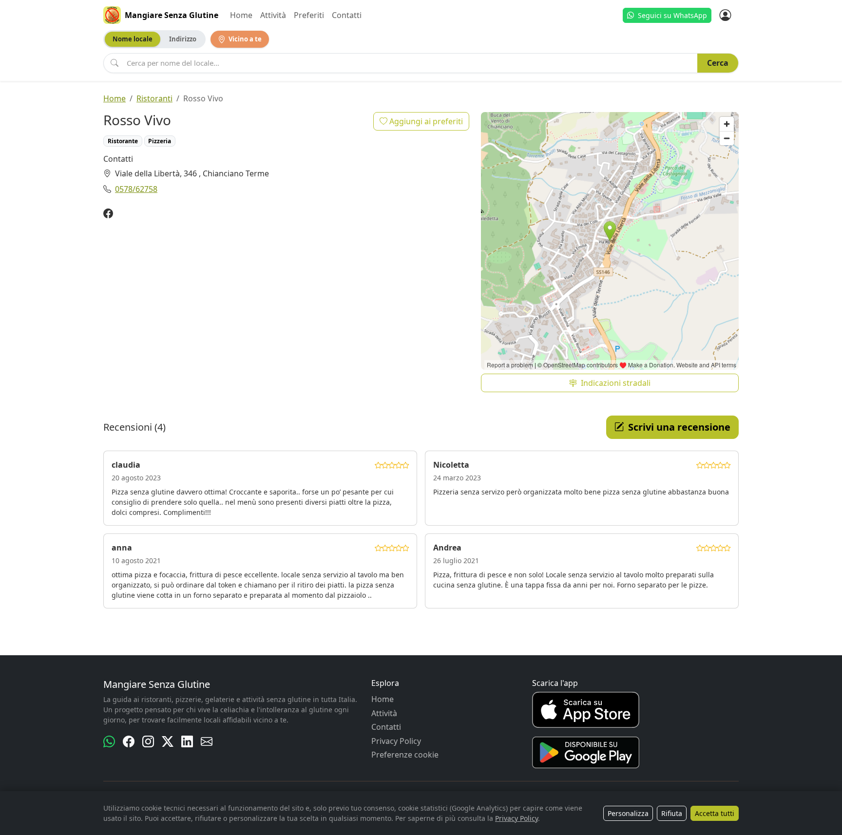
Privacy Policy (396, 741)
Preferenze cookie (405, 754)
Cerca (717, 62)
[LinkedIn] (187, 741)
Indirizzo (182, 39)
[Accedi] (725, 15)
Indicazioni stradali (616, 383)
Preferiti (309, 15)
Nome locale (133, 39)
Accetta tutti (714, 813)
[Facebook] (108, 214)
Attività (273, 15)
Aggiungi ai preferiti (425, 121)
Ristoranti (154, 98)
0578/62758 (136, 189)
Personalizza (628, 813)
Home (241, 15)
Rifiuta (671, 813)
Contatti (347, 15)
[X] (167, 741)
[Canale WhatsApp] (109, 741)
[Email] (206, 741)
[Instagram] (148, 741)
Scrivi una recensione (679, 427)
